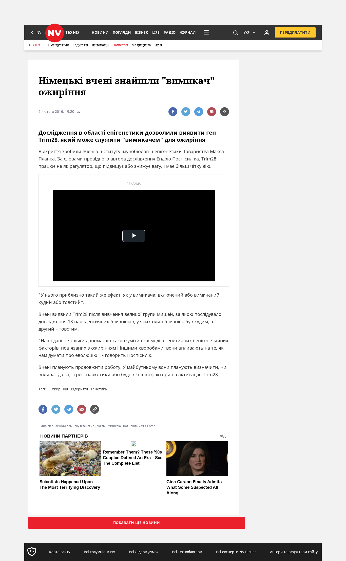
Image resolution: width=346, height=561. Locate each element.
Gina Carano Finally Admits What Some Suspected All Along (194, 487)
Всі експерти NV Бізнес (236, 551)
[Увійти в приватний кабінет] (267, 32)
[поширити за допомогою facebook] (172, 111)
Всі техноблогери (187, 551)
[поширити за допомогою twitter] (185, 111)
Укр (247, 32)
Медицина (141, 45)
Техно (34, 45)
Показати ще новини (136, 522)
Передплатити (295, 32)
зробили (71, 151)
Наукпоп (120, 45)
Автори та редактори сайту (294, 551)
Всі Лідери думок (143, 551)
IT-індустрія (58, 45)
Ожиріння (59, 389)
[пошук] (235, 32)
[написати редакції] (211, 111)
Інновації (100, 45)
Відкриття (79, 389)
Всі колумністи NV (99, 551)
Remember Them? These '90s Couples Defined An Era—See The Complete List (132, 458)
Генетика (99, 389)
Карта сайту (59, 551)
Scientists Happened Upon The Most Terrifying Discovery (70, 484)
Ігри (158, 45)
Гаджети (80, 45)
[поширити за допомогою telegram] (198, 111)
